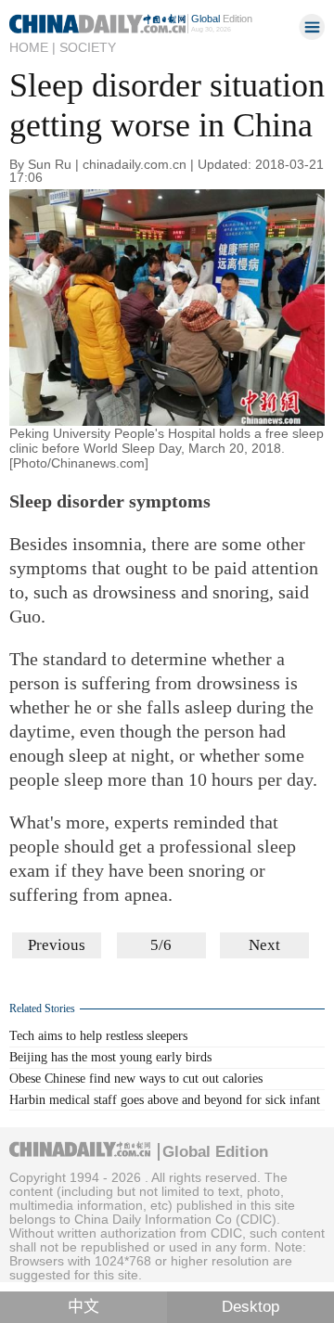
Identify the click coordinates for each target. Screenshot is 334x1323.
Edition (221, 18)
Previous (56, 945)
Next (264, 945)
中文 (83, 1307)
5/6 (161, 945)
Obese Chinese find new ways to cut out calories (136, 1078)
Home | (32, 47)
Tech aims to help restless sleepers (98, 1036)
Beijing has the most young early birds (110, 1057)
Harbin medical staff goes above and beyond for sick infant (164, 1100)
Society (87, 47)
